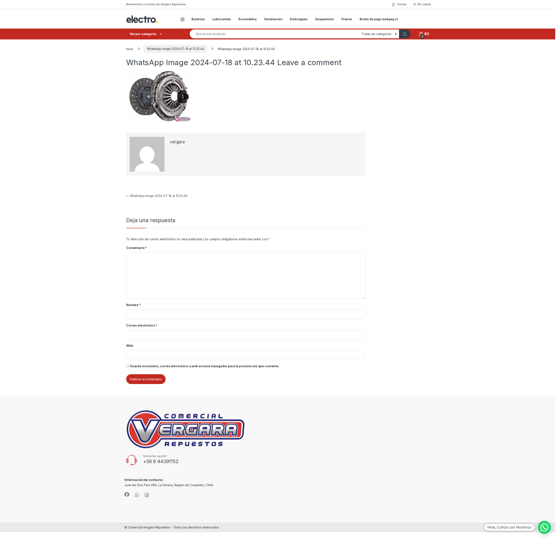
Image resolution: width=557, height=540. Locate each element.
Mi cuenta (424, 4)
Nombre (133, 305)
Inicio (129, 49)
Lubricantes (221, 19)
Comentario (136, 248)
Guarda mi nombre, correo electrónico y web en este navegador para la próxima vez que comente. (204, 366)
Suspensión (324, 19)
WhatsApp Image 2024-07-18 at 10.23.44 (175, 49)
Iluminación (273, 19)
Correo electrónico (141, 325)
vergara (177, 141)
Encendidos (247, 19)
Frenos (346, 19)
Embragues (299, 19)
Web (129, 345)
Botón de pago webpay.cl (379, 19)
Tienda (401, 4)
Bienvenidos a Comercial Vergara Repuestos (156, 4)
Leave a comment (309, 62)
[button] (544, 527)
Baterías (198, 19)
